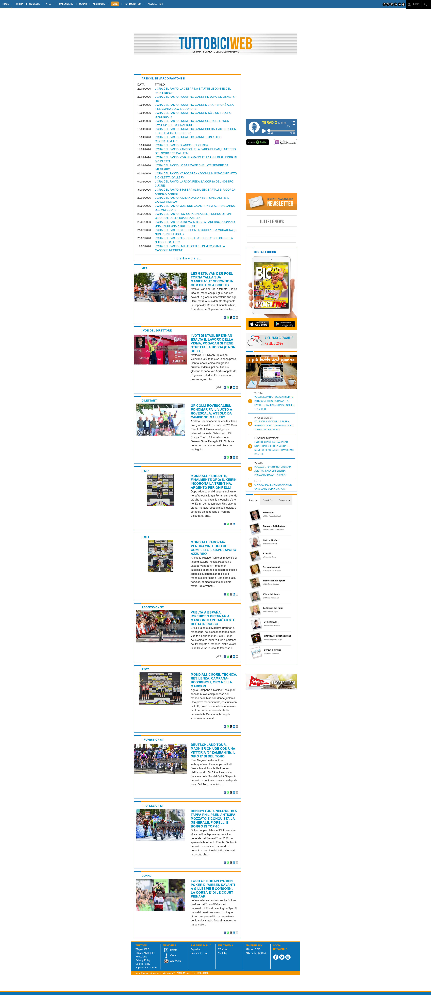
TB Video (223, 949)
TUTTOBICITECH (133, 3)
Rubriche (253, 500)
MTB (144, 268)
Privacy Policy (143, 960)
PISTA (146, 471)
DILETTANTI (149, 400)
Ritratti (173, 949)
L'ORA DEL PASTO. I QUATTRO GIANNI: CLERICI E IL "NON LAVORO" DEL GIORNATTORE (192, 123)
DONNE (147, 876)
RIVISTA (19, 3)
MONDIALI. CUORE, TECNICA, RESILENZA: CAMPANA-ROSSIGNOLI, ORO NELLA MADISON (214, 680)
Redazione (141, 956)
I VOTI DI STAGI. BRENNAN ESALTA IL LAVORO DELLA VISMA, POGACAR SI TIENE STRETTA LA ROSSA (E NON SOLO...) (213, 343)
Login (416, 4)
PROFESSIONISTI (153, 607)
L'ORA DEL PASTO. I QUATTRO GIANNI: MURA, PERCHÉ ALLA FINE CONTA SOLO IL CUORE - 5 (194, 107)
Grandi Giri (268, 500)
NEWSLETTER (155, 3)
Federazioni (284, 500)
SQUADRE (34, 3)
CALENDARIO (66, 3)
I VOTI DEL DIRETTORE (157, 330)
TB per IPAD (142, 949)
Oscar (173, 955)
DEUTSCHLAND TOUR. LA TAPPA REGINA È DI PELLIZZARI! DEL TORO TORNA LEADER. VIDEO (273, 425)
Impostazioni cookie (146, 967)
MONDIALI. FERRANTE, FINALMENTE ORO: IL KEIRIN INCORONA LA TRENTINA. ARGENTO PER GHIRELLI (214, 481)
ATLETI (49, 3)
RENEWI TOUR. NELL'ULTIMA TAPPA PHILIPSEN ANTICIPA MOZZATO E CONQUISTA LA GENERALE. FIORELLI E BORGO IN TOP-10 (214, 818)
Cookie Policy (143, 963)
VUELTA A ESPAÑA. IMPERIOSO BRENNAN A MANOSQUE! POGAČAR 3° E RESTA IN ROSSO (213, 618)
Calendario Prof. (199, 953)
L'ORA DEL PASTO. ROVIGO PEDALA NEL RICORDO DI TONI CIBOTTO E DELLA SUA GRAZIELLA (193, 216)
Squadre (195, 949)
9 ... (199, 258)
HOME (6, 3)
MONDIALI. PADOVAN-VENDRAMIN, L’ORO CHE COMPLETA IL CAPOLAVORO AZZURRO (213, 548)
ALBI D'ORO (99, 3)
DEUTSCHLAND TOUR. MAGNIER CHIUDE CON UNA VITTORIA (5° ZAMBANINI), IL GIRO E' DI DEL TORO (213, 750)
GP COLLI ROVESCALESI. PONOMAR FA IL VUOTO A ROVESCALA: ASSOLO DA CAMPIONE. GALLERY (211, 411)
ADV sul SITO (252, 949)
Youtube (222, 953)
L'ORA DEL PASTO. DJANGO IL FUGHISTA (181, 145)
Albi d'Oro (175, 961)
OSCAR (83, 3)
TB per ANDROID (145, 953)
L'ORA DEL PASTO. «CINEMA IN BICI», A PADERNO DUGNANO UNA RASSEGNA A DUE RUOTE (195, 224)
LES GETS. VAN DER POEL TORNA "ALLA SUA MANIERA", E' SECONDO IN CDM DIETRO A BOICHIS (212, 279)
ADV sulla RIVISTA (255, 953)
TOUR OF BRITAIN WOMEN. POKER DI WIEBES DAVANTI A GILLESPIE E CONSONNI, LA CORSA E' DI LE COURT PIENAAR (213, 888)
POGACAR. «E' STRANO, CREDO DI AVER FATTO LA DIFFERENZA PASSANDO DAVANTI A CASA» (272, 470)
